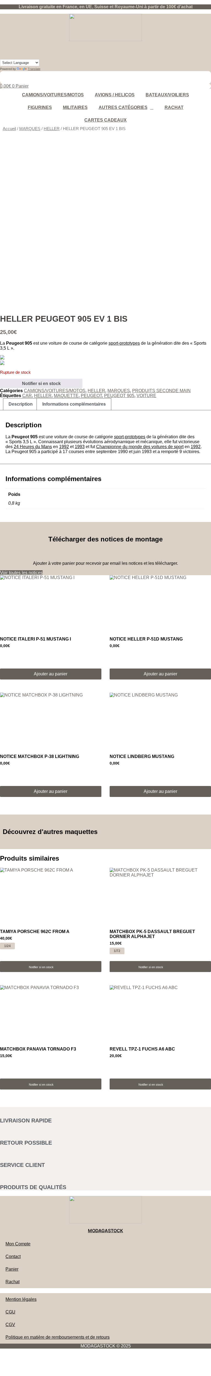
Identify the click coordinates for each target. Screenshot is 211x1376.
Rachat (174, 107)
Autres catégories (123, 107)
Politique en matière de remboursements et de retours (57, 1337)
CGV (10, 1324)
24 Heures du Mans (33, 446)
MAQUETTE (66, 395)
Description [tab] (21, 404)
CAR (27, 395)
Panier (11, 1269)
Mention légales (21, 1299)
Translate (34, 69)
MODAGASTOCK (105, 1230)
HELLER (52, 129)
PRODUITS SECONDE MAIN (161, 390)
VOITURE (146, 395)
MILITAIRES (75, 107)
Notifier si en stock (41, 383)
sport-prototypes (124, 343)
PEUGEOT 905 (119, 395)
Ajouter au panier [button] (50, 674)
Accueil (9, 129)
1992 (64, 446)
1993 (80, 446)
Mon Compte (17, 1244)
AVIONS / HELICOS (115, 94)
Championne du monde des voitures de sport (140, 446)
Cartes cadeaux (105, 120)
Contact (13, 1256)
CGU (10, 1312)
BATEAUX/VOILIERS (167, 94)
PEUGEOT (91, 395)
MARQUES (29, 129)
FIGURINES (40, 107)
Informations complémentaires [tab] (74, 404)
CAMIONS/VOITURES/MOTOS (53, 94)
